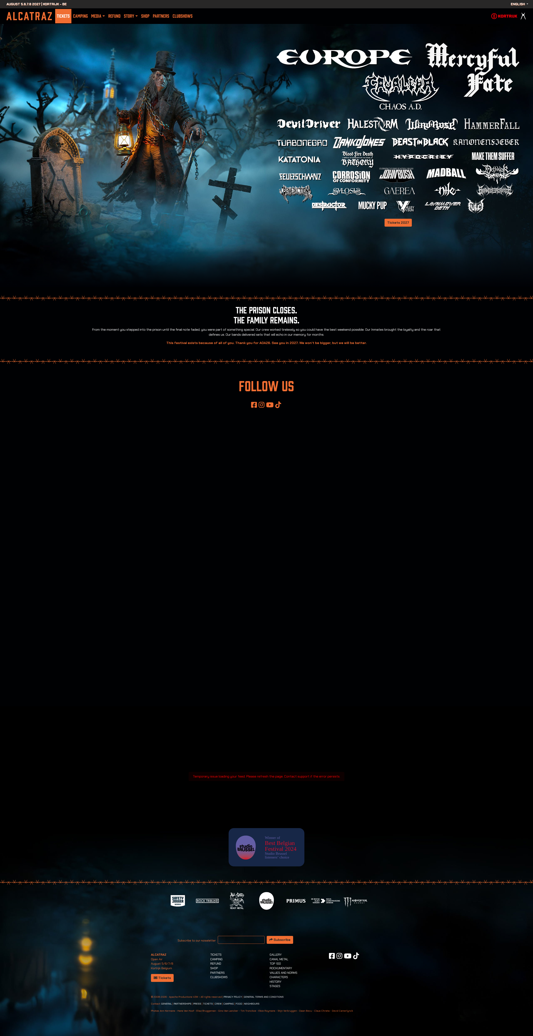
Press (197, 1003)
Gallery (276, 954)
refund (114, 16)
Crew (218, 1003)
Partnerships (182, 1003)
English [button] (518, 4)
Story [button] (129, 16)
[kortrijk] (504, 16)
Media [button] (96, 16)
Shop (145, 16)
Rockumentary (281, 968)
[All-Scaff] (237, 900)
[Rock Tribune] (207, 900)
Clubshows (183, 16)
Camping (80, 16)
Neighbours (251, 1003)
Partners (161, 16)
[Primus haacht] (296, 900)
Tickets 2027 (398, 222)
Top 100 (275, 963)
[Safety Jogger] (177, 900)
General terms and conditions (264, 997)
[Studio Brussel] (266, 900)
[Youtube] (270, 404)
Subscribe (281, 940)
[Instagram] (261, 404)
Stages (275, 986)
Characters (279, 977)
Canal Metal (279, 959)
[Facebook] (254, 404)
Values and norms (283, 973)
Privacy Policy (233, 997)
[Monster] (355, 902)
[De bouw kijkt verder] (325, 900)
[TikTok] (278, 404)
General (166, 1003)
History (275, 982)
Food (239, 1003)
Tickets (63, 16)
